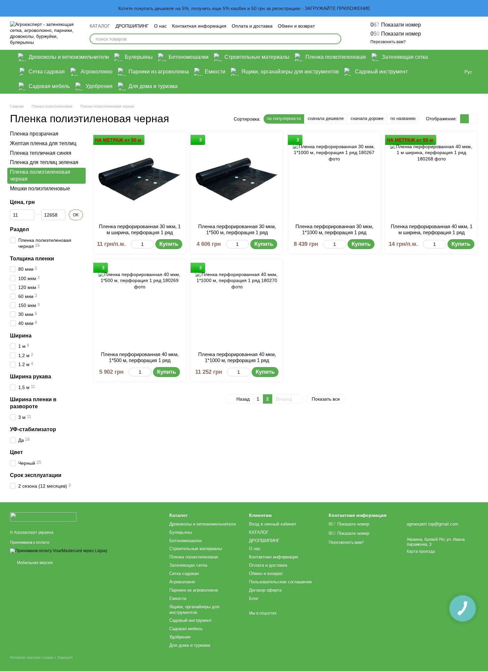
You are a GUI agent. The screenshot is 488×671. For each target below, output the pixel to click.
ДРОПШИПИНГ (132, 26)
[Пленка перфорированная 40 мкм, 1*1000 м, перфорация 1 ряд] (237, 305)
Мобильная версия (34, 562)
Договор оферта (265, 590)
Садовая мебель (49, 86)
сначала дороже (367, 118)
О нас (160, 26)
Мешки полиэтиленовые (40, 188)
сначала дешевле (326, 118)
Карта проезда (421, 551)
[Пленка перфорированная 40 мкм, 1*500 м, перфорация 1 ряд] (139, 305)
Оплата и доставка (252, 26)
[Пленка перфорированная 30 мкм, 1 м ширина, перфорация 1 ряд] (139, 177)
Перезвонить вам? (388, 42)
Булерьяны (139, 57)
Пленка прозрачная (34, 134)
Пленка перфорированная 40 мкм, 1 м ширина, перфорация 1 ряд (431, 229)
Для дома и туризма (153, 86)
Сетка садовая (47, 71)
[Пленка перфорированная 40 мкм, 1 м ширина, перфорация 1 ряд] (431, 177)
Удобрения (99, 86)
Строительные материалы (256, 57)
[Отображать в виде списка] (473, 118)
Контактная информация (199, 26)
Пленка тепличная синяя (40, 152)
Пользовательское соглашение (280, 581)
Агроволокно (97, 71)
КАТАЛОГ (100, 26)
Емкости (215, 71)
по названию (403, 118)
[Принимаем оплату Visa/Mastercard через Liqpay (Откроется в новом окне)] (58, 550)
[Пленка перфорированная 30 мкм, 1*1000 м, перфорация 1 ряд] (334, 177)
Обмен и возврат (296, 26)
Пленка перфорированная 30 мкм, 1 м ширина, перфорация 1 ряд (140, 229)
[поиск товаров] (336, 39)
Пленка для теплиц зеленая (44, 162)
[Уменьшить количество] (134, 244)
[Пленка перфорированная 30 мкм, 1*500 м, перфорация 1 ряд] (237, 177)
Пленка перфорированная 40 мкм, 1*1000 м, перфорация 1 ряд (237, 357)
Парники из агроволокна (158, 71)
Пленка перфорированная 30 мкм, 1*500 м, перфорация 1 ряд (237, 229)
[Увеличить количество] (151, 244)
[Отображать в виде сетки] (464, 118)
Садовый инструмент (381, 71)
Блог (254, 598)
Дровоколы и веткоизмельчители (69, 57)
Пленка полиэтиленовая (335, 57)
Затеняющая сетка (405, 57)
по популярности (284, 118)
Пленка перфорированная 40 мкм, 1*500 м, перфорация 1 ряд (140, 357)
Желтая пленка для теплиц (43, 143)
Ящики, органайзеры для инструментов (290, 71)
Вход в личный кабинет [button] (272, 524)
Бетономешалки (188, 57)
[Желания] (438, 33)
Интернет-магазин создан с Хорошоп (41, 657)
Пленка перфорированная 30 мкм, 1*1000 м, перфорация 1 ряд (334, 229)
